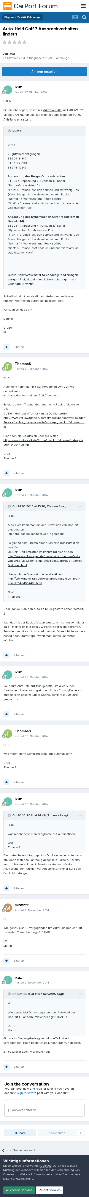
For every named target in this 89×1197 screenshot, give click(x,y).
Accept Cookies (20, 1190)
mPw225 (22, 905)
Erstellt (31, 92)
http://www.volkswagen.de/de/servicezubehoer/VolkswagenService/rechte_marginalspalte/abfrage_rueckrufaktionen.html (44, 422)
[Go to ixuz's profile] (7, 89)
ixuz (12, 53)
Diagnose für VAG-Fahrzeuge (49, 58)
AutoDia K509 (52, 110)
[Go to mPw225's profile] (7, 907)
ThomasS (23, 364)
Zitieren (19, 347)
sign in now (25, 1093)
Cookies (45, 1165)
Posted (31, 369)
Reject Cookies (49, 1190)
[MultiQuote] (6, 347)
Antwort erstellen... (24, 1110)
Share (21, 1133)
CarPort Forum (36, 6)
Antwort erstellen (44, 71)
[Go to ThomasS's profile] (7, 366)
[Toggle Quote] (10, 131)
